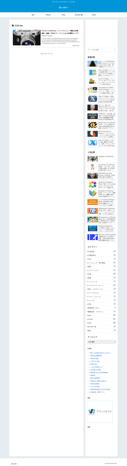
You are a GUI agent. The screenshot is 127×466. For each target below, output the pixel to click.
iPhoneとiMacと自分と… (99, 381)
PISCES (93, 392)
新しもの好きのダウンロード (100, 353)
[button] (114, 50)
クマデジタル (95, 361)
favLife (92, 375)
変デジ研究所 (95, 378)
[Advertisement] (46, 67)
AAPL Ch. (93, 364)
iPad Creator (94, 383)
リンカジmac (95, 386)
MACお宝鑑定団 (96, 355)
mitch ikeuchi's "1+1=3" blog (100, 389)
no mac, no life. (95, 369)
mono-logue (94, 358)
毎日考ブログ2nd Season (99, 372)
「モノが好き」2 (96, 367)
